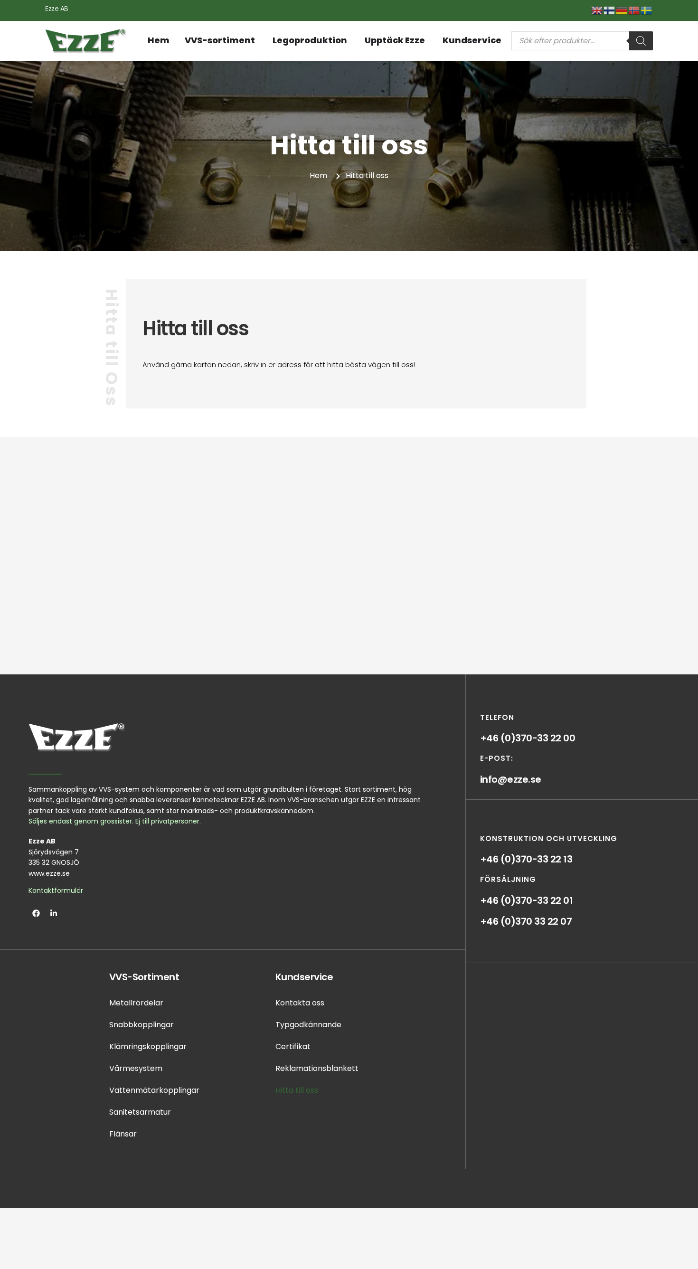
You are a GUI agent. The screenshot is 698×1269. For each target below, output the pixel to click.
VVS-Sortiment (144, 977)
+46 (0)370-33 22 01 (526, 900)
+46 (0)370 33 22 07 (526, 921)
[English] (597, 9)
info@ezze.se (510, 779)
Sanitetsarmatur (140, 1112)
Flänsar (123, 1133)
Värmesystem (135, 1068)
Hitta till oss (296, 1090)
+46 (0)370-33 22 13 (526, 859)
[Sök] (641, 40)
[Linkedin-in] (53, 913)
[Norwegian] (634, 9)
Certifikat (293, 1046)
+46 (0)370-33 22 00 (527, 738)
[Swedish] (647, 9)
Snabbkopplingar (141, 1024)
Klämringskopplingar (148, 1046)
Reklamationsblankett (316, 1068)
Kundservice (304, 977)
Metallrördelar (136, 1002)
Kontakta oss (299, 1002)
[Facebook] (36, 913)
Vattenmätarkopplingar (154, 1090)
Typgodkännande (308, 1024)
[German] (622, 9)
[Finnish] (610, 9)
